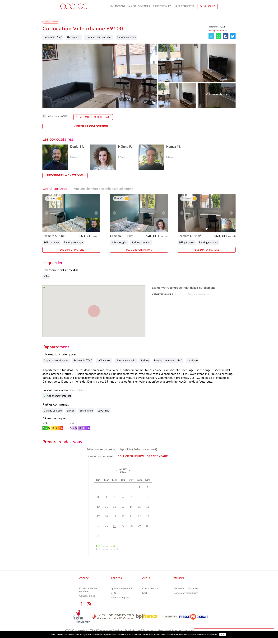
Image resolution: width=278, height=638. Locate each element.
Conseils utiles (87, 596)
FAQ (144, 593)
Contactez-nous (150, 588)
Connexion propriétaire (186, 593)
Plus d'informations (71, 250)
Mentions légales (120, 597)
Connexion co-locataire (186, 588)
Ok (222, 634)
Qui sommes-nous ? (121, 588)
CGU (113, 593)
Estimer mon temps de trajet (93, 117)
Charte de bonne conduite (88, 590)
